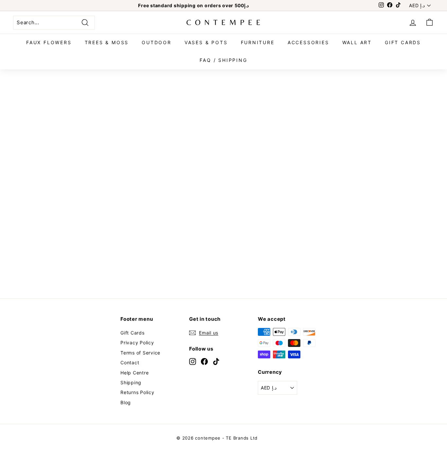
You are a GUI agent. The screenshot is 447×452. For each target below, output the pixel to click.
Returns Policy (137, 392)
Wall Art (357, 42)
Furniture (258, 42)
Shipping (130, 382)
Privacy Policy (137, 342)
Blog (125, 402)
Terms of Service (140, 352)
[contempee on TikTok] (216, 361)
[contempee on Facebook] (204, 361)
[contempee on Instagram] (192, 361)
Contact (129, 362)
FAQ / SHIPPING (223, 60)
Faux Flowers (49, 42)
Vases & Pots (206, 42)
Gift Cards (403, 42)
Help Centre (134, 372)
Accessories (308, 42)
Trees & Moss (107, 42)
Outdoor (156, 42)
